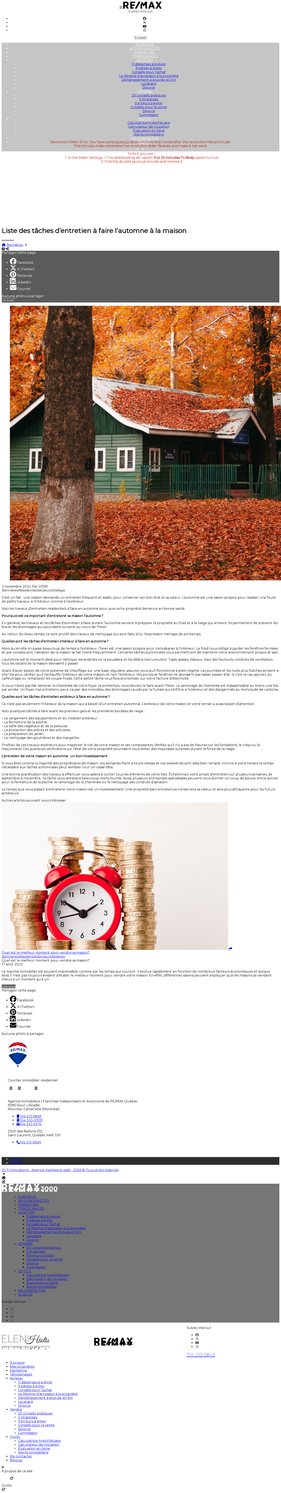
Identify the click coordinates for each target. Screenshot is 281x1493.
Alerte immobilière (149, 134)
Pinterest (24, 276)
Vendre (144, 91)
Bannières (15, 245)
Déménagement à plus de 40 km (148, 80)
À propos (145, 45)
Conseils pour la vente (149, 107)
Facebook (25, 263)
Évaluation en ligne (149, 130)
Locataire (148, 84)
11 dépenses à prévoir (149, 64)
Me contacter (144, 138)
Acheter (144, 60)
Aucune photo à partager (23, 296)
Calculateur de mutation (148, 127)
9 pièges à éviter (149, 68)
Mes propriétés (144, 49)
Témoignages (145, 56)
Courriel (24, 289)
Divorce (149, 88)
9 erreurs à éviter (149, 103)
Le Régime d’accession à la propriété (149, 76)
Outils (144, 119)
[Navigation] (121, 7)
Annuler (8, 300)
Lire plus (9, 986)
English (141, 37)
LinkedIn (23, 282)
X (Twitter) (26, 269)
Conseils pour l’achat (149, 72)
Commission (148, 115)
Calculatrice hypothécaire (149, 123)
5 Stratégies (148, 99)
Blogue (25, 1294)
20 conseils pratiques (149, 95)
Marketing (144, 52)
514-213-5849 (201, 1354)
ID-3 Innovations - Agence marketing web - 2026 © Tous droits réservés (60, 1170)
